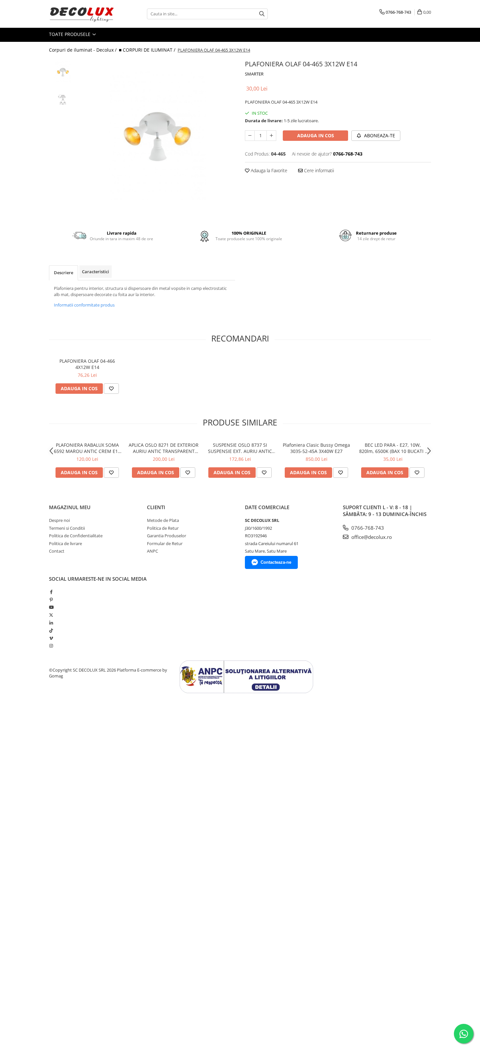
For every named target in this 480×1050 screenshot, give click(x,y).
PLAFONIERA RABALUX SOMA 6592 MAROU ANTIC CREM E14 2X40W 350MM (87, 448)
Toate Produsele (70, 34)
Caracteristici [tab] (95, 272)
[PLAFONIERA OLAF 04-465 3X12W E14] (157, 135)
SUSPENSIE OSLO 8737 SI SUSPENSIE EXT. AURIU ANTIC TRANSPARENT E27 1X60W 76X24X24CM (240, 448)
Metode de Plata (163, 520)
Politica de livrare (65, 543)
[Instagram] (51, 646)
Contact (56, 551)
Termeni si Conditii (67, 528)
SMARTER (254, 74)
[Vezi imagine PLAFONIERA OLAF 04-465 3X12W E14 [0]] (62, 72)
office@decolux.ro (371, 537)
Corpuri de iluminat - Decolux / (83, 50)
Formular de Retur (165, 543)
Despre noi (59, 520)
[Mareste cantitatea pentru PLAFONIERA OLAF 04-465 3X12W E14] (271, 135)
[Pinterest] (51, 600)
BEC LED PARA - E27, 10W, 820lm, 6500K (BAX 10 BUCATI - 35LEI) (392, 448)
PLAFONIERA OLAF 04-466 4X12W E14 (87, 364)
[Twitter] (51, 615)
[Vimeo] (51, 638)
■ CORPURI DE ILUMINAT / (148, 50)
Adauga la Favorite (268, 170)
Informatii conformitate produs (84, 305)
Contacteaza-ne (276, 562)
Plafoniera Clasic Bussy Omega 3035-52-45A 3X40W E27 (316, 448)
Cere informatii (318, 170)
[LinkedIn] (51, 623)
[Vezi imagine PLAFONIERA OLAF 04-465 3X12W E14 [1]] (62, 99)
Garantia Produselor (166, 536)
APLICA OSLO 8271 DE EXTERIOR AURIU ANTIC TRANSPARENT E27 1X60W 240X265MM (164, 448)
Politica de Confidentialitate (76, 536)
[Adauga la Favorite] (111, 388)
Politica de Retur (163, 528)
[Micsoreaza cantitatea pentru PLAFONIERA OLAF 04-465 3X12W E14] (250, 135)
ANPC (152, 551)
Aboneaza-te (379, 135)
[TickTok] (51, 630)
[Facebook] (51, 592)
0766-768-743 (367, 528)
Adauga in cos (315, 135)
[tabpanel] (157, 135)
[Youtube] (51, 607)
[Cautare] (262, 13)
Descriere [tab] (63, 272)
